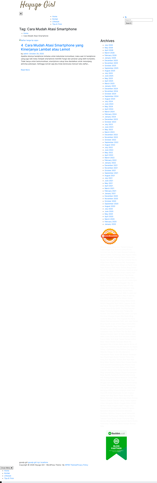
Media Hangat (123, 423)
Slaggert (123, 283)
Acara (116, 390)
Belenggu (123, 398)
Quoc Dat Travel (112, 265)
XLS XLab (114, 339)
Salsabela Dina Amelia (120, 375)
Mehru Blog (105, 275)
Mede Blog (128, 316)
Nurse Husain (105, 293)
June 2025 (109, 76)
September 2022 (111, 142)
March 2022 (109, 158)
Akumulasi (117, 393)
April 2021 (109, 186)
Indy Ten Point (115, 331)
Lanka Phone (126, 250)
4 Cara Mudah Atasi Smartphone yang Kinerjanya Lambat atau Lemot (52, 47)
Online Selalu (132, 383)
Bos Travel (104, 357)
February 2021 (110, 191)
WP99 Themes (71, 465)
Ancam (124, 393)
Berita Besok (116, 380)
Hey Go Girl (112, 252)
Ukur (132, 406)
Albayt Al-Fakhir (126, 265)
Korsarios (104, 329)
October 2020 (110, 201)
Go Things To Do (111, 352)
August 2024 (110, 99)
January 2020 (110, 224)
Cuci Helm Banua (118, 367)
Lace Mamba (122, 252)
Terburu (103, 400)
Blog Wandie (105, 375)
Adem (102, 403)
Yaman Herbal (124, 339)
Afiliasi (111, 390)
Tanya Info (113, 423)
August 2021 (110, 175)
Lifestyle (55, 21)
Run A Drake (114, 344)
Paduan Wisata (106, 385)
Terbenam (109, 398)
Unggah (115, 406)
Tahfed (119, 360)
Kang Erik (104, 360)
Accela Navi (120, 260)
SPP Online (120, 306)
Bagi (111, 395)
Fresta (130, 280)
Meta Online (116, 278)
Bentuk (135, 398)
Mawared (131, 326)
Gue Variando (124, 336)
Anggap (123, 403)
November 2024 (111, 91)
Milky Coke (104, 336)
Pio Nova (131, 319)
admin (25, 54)
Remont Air (127, 347)
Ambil (110, 393)
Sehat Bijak (131, 388)
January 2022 (110, 163)
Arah (107, 395)
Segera (118, 413)
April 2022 (109, 155)
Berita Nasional (121, 377)
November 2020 (111, 198)
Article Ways (121, 324)
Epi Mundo (110, 270)
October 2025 (110, 65)
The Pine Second (127, 308)
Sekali (124, 413)
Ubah (121, 406)
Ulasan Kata (105, 408)
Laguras (127, 303)
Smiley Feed (130, 306)
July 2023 (109, 124)
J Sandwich (110, 349)
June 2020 (109, 211)
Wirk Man (126, 360)
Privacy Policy (82, 465)
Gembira (103, 413)
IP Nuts (122, 334)
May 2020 (109, 214)
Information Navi (107, 354)
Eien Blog (104, 298)
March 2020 (109, 219)
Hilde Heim (104, 262)
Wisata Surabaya (129, 354)
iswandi (108, 365)
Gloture (112, 306)
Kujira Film (120, 313)
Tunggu (126, 406)
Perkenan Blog (128, 418)
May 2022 (109, 152)
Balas (121, 395)
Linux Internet (120, 349)
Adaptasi (122, 390)
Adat (129, 390)
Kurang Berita (109, 377)
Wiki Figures (127, 255)
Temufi (113, 313)
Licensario (104, 331)
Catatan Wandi (106, 370)
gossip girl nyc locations (38, 462)
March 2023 (109, 132)
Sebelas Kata (121, 383)
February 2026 (111, 55)
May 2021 (109, 183)
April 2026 (109, 50)
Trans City (130, 357)
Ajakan (133, 400)
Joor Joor (128, 321)
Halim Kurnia (130, 385)
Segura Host (118, 311)
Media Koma (105, 380)
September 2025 (111, 68)
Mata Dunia (114, 357)
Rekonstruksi (105, 301)
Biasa (129, 398)
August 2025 (110, 71)
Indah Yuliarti (114, 388)
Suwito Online (115, 362)
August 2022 (110, 145)
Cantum (116, 400)
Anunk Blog (111, 247)
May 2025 (109, 78)
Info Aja (124, 388)
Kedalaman (120, 411)
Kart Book (104, 306)
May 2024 (109, 106)
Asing (102, 395)
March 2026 (109, 53)
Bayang (127, 395)
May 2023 (109, 129)
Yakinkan (111, 413)
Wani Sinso (109, 283)
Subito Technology (113, 255)
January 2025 (110, 86)
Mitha (132, 278)
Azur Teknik (121, 247)
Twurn (102, 270)
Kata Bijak (126, 278)
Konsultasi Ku (130, 416)
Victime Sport (112, 334)
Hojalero (118, 296)
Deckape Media (122, 342)
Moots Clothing (115, 290)
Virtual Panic (127, 290)
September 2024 (111, 96)
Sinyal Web (132, 377)
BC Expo (111, 324)
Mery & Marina (128, 296)
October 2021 (110, 170)
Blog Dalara (131, 267)
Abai (133, 390)
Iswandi (108, 367)
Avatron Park (110, 267)
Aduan (127, 400)
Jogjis (115, 280)
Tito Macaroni (124, 352)
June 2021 (109, 181)
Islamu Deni (130, 273)
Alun (102, 393)
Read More (25, 70)
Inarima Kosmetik (125, 329)
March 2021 (109, 188)
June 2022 (109, 150)
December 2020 (111, 196)
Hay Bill (119, 347)
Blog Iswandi (105, 372)
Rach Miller (119, 303)
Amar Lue (129, 313)
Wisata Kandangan (128, 372)
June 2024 (109, 104)
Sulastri (115, 293)
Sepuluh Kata (105, 418)
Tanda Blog (115, 421)
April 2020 (109, 216)
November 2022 (111, 137)
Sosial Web (126, 380)
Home (54, 16)
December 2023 (111, 119)
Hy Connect (110, 288)
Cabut (109, 400)
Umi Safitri (104, 388)
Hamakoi (126, 288)
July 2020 (109, 209)
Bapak (124, 408)
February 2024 (111, 114)
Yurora (108, 278)
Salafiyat (129, 270)
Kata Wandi (130, 367)
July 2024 (109, 101)
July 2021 (108, 178)
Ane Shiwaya (109, 316)
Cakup (122, 400)
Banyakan (104, 411)
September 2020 (111, 204)
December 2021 (111, 165)
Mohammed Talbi (117, 321)
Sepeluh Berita (126, 421)
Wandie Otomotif (129, 370)
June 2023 (109, 127)
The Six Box (126, 331)
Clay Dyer (104, 347)
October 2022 (110, 140)
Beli (131, 395)
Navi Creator (126, 362)
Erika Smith (115, 308)
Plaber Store (126, 257)
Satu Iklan (111, 383)
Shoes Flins (104, 321)
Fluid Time (116, 319)
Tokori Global (110, 342)
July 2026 (109, 45)
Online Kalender (106, 326)
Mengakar (110, 403)
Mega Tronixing (106, 311)
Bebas (116, 398)
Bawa (102, 398)
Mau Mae (112, 360)
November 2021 (111, 168)
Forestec (112, 347)
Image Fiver (110, 250)
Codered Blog (106, 319)
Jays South (122, 280)
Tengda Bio (128, 311)
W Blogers (109, 273)
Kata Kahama (120, 270)
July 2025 (109, 73)
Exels (133, 303)
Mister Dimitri (127, 298)
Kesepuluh (104, 416)
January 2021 (110, 193)
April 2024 (109, 109)
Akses (116, 403)
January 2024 (110, 117)
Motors (103, 247)
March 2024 (109, 112)
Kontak (55, 19)
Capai (108, 406)
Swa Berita (114, 275)
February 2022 (111, 160)
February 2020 (111, 222)
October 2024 (110, 94)
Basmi (116, 395)
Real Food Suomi (120, 326)
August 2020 (110, 206)
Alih (105, 393)
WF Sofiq (117, 298)
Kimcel (118, 250)
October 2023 (110, 122)
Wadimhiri (114, 262)
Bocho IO (133, 344)
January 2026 (110, 58)
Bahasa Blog (105, 421)
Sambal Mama (111, 285)
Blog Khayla (116, 372)
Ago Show (115, 301)
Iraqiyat (124, 319)
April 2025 (109, 81)
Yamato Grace (119, 273)
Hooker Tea (105, 313)
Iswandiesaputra (117, 365)
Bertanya (104, 390)
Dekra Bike (131, 324)
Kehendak (131, 413)
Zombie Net (131, 293)
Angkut (131, 393)
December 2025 (111, 60)
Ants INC (121, 262)
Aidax (102, 288)
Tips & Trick (57, 24)
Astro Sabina (121, 267)
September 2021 (111, 173)
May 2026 (109, 48)
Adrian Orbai (105, 308)
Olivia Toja (123, 275)
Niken (107, 362)
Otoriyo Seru (130, 334)
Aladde (117, 283)
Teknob (122, 357)
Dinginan (130, 408)
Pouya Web (119, 316)
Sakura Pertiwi (119, 385)
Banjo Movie (124, 344)
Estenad (119, 288)
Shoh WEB (122, 293)
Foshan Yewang (113, 257)
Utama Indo (122, 285)
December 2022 (111, 135)
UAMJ (107, 339)
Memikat (128, 411)
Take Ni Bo (110, 260)
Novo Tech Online (107, 296)
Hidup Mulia (125, 301)
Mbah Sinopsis (106, 280)
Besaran (112, 411)
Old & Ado (114, 336)
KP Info (130, 285)
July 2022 (109, 147)
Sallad (111, 298)
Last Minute (113, 329)
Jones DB (118, 354)
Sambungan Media (116, 416)
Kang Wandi (117, 370)
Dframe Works (131, 260)
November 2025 (111, 63)
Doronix (103, 252)
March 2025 (109, 83)
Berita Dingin (117, 418)
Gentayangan (116, 408)
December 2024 (111, 88)
